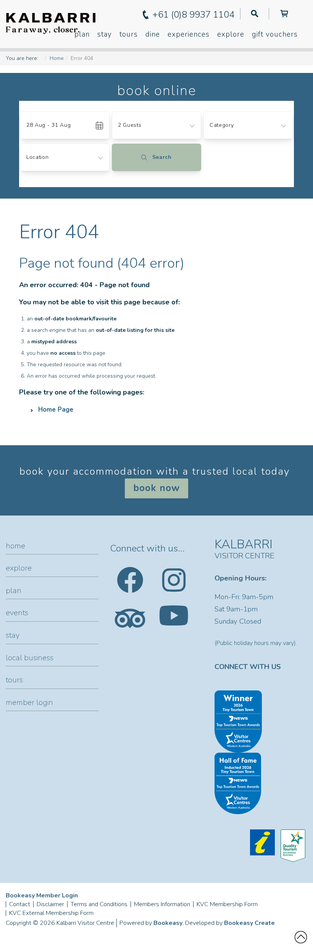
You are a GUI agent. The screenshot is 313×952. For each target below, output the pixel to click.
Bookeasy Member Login (42, 895)
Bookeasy (167, 923)
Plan (82, 34)
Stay (104, 34)
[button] (156, 106)
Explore (230, 34)
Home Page (55, 409)
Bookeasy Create (249, 923)
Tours (128, 34)
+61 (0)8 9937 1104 (193, 14)
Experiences (189, 34)
